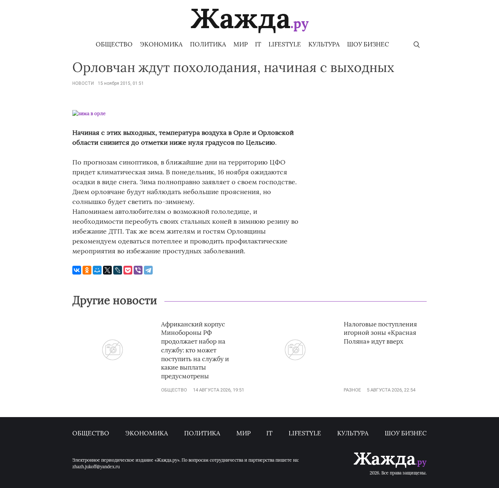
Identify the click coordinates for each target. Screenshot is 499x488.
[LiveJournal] (117, 270)
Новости (83, 83)
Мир (240, 44)
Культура (324, 44)
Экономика (161, 44)
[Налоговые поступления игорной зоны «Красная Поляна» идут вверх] (295, 378)
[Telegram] (148, 270)
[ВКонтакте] (76, 270)
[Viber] (138, 270)
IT (258, 44)
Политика (208, 44)
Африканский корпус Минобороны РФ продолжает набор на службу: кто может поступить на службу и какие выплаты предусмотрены (195, 350)
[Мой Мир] (97, 270)
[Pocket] (127, 270)
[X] (107, 270)
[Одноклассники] (87, 270)
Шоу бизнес (368, 44)
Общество (114, 44)
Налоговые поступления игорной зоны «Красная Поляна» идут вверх (380, 333)
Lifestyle (284, 44)
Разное (352, 390)
